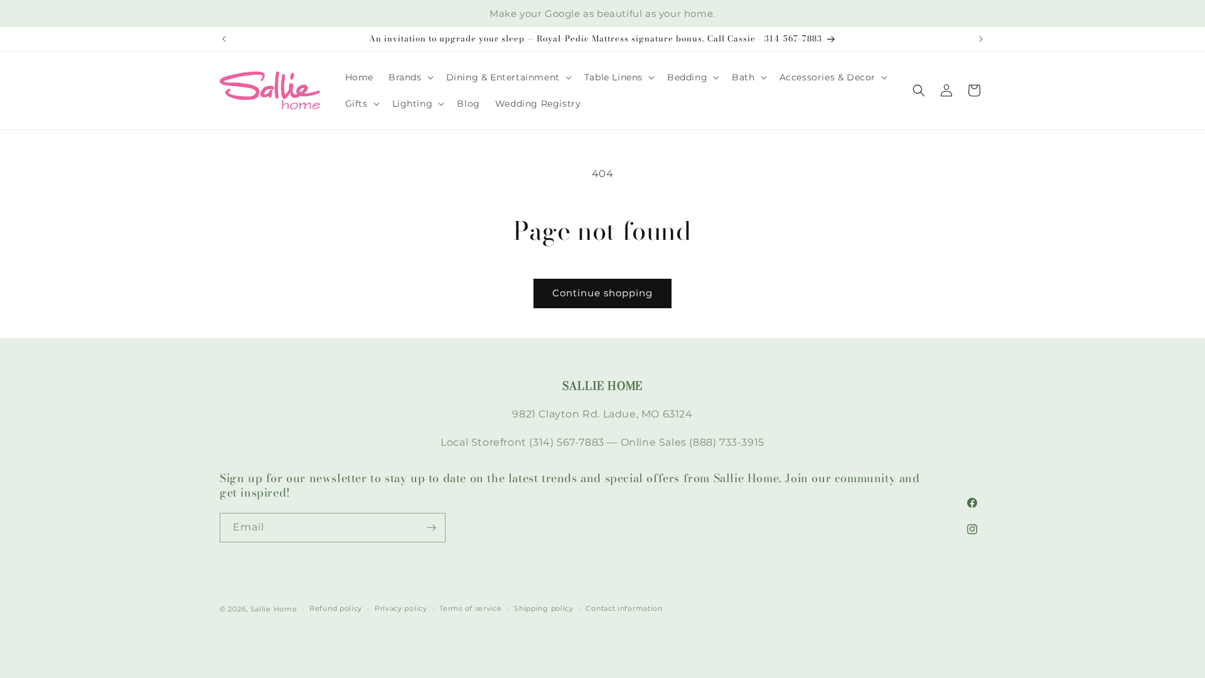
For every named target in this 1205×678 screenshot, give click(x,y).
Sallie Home (273, 609)
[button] (410, 77)
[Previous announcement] (224, 39)
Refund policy (335, 608)
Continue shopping (602, 293)
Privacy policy (401, 608)
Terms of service (470, 608)
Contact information (624, 608)
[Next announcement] (981, 39)
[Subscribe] (431, 527)
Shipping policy (544, 608)
